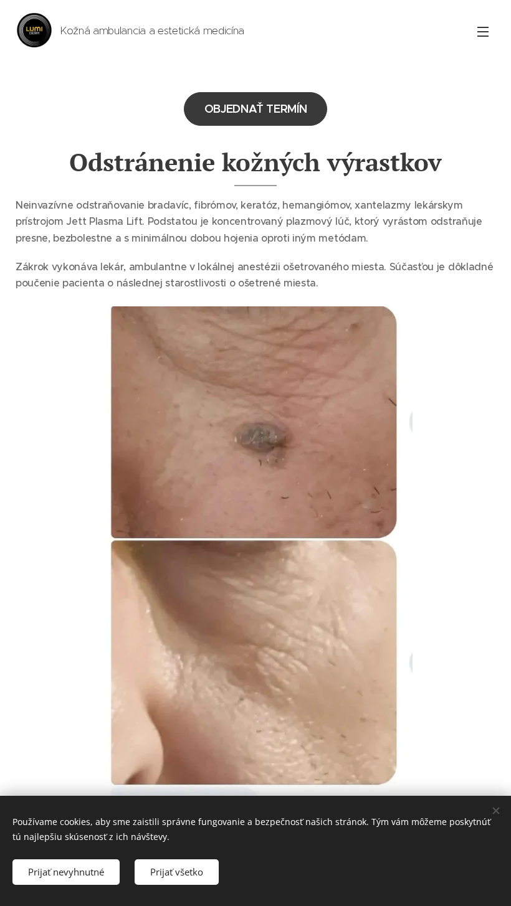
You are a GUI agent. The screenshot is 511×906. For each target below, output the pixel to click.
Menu (482, 31)
